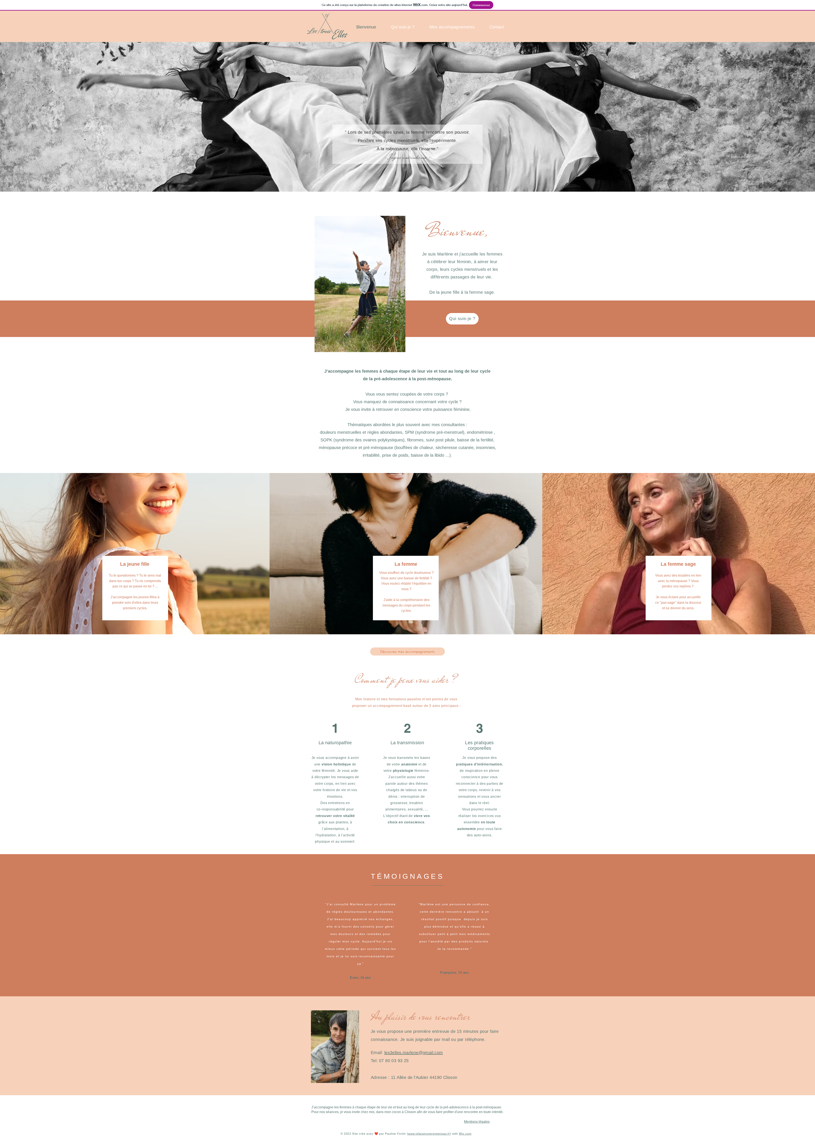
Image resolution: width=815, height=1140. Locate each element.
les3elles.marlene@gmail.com (413, 1052)
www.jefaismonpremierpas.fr (429, 1133)
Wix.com (465, 1133)
